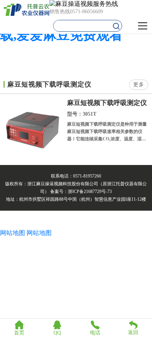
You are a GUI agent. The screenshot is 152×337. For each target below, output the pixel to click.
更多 (138, 84)
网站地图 (12, 232)
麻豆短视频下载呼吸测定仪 (107, 102)
